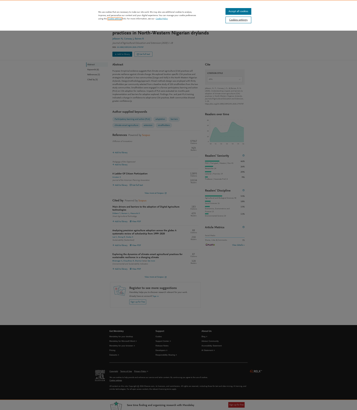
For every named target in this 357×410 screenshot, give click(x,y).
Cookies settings (238, 20)
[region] (178, 15)
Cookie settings (115, 19)
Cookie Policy (162, 19)
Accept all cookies (238, 11)
